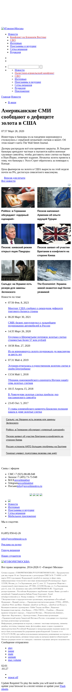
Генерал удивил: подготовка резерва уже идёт (31, 453)
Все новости (8, 180)
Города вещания (10, 550)
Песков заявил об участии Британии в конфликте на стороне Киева (34, 438)
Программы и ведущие (23, 46)
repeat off (13, 677)
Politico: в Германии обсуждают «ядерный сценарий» (35, 429)
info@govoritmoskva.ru (29, 486)
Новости (13, 34)
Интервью (16, 43)
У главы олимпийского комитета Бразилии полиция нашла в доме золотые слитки (38, 410)
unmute (12, 657)
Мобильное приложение (22, 516)
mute (10, 654)
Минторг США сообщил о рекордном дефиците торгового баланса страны (35, 310)
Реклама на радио (11, 544)
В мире (12, 102)
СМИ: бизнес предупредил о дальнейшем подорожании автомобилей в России (32, 324)
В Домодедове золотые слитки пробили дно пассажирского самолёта (33, 396)
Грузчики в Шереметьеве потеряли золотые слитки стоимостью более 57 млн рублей (37, 338)
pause (11, 651)
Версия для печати (14, 177)
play (10, 648)
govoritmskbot (22, 480)
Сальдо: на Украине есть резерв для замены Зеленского (30, 421)
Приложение (22, 91)
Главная (5, 96)
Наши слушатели (11, 555)
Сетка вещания (18, 49)
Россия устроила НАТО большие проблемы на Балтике (36, 446)
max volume (14, 660)
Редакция (15, 52)
